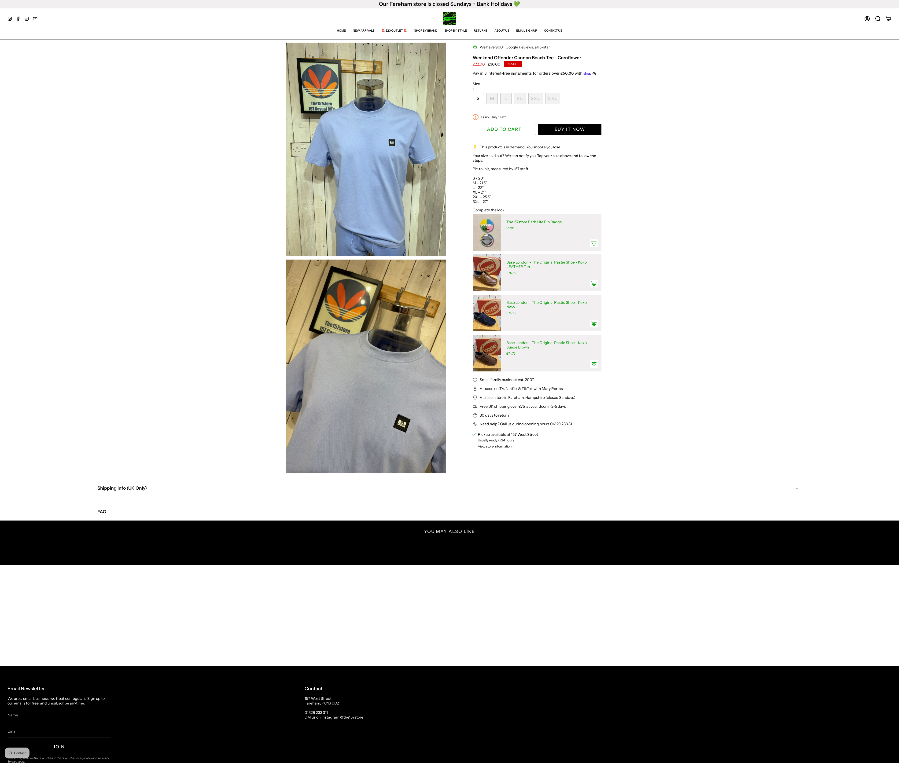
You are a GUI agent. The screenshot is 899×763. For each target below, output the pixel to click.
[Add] (594, 243)
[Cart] (888, 19)
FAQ (101, 511)
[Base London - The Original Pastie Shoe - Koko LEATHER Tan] (487, 272)
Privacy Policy (83, 758)
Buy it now (570, 129)
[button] (878, 19)
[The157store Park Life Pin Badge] (487, 232)
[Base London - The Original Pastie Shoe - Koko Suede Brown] (487, 353)
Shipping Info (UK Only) (122, 488)
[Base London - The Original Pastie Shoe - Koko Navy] (487, 313)
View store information (495, 446)
